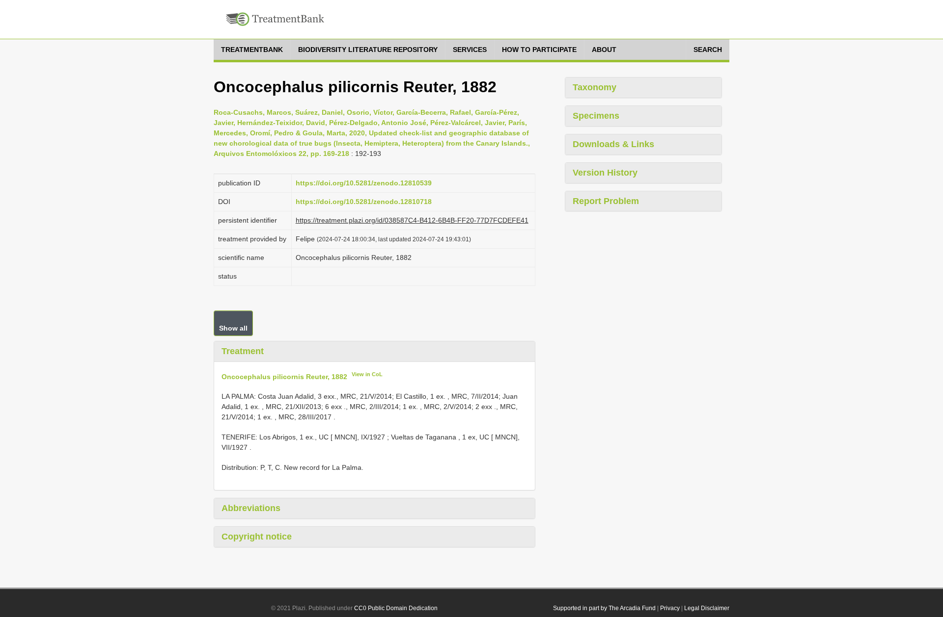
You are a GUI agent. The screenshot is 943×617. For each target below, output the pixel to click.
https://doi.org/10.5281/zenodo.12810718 (364, 202)
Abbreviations (251, 508)
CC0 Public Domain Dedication (396, 608)
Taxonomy (594, 87)
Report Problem (606, 201)
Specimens (596, 116)
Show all (233, 328)
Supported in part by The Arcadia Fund (604, 608)
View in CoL (367, 374)
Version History (605, 173)
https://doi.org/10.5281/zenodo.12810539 (364, 183)
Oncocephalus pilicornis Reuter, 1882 (284, 376)
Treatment (243, 351)
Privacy (670, 608)
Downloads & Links (613, 144)
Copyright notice (257, 536)
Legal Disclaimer (706, 608)
